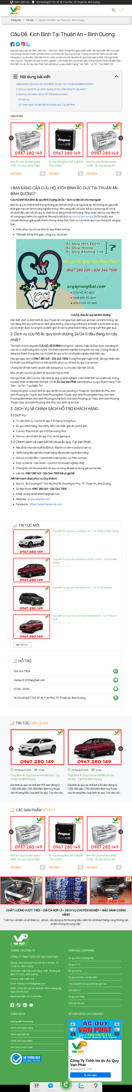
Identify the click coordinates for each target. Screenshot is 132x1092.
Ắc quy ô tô (74, 964)
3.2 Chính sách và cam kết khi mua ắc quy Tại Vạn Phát (47, 104)
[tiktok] (18, 1004)
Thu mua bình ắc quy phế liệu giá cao (87, 983)
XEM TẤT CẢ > (22, 644)
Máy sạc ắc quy (76, 1003)
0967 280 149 (21, 2)
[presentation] (11, 138)
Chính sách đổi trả (19, 1034)
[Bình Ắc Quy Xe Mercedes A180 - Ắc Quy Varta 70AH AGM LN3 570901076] (27, 139)
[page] (12, 44)
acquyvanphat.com (38, 499)
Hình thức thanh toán (21, 1047)
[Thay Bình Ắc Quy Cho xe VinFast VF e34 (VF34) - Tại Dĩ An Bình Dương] (95, 747)
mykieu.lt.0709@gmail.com (31, 983)
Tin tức (29, 20)
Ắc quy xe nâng (76, 996)
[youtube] (31, 1004)
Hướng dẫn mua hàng (21, 1021)
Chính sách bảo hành (21, 1040)
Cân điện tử (74, 990)
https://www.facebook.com (46, 504)
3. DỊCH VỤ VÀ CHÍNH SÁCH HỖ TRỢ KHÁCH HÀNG (42, 94)
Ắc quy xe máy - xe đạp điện (82, 977)
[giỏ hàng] (36, 1085)
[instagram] (23, 44)
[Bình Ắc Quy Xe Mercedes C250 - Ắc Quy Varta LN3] (104, 139)
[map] (95, 1085)
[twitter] (18, 44)
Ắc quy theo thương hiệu (81, 957)
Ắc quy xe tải (75, 970)
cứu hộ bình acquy (83, 216)
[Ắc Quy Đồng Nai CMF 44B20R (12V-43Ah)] (66, 139)
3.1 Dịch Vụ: (24, 99)
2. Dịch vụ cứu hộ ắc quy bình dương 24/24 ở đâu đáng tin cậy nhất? (51, 89)
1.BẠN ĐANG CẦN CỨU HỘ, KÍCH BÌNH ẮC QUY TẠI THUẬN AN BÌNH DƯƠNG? (55, 84)
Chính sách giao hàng (21, 1027)
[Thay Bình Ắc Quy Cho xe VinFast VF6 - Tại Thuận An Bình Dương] (37, 747)
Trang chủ (15, 20)
